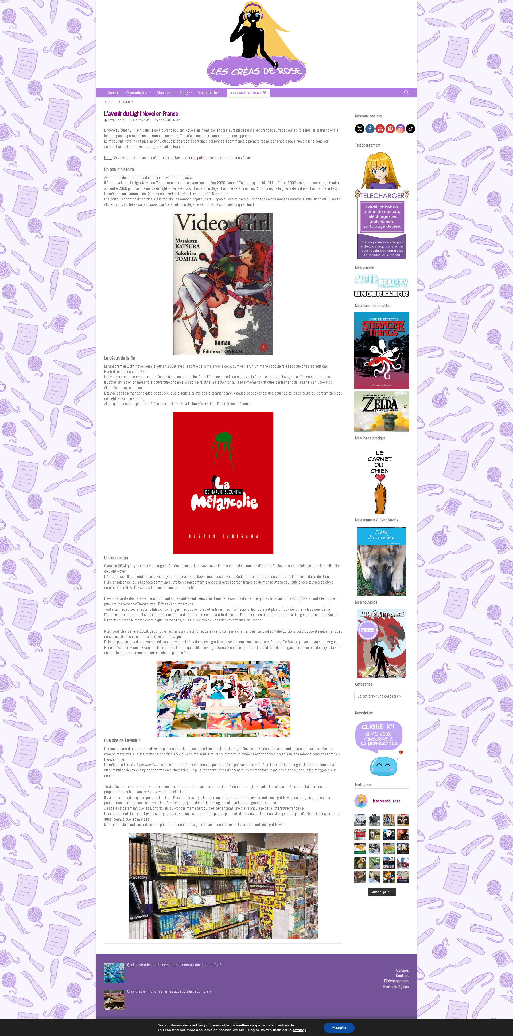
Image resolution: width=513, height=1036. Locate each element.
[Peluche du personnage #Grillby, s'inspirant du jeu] (389, 877)
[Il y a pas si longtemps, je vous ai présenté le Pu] (389, 820)
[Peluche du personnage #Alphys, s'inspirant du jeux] (360, 863)
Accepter (339, 1027)
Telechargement (246, 92)
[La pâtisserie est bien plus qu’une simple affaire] (403, 820)
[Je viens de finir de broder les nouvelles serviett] (403, 863)
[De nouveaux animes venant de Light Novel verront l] (360, 834)
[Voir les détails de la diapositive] (381, 350)
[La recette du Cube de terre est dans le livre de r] (374, 863)
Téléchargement (396, 980)
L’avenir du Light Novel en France (141, 113)
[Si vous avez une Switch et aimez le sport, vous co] (374, 877)
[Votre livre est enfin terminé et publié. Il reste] (403, 877)
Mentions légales (396, 986)
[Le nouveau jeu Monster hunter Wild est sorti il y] (374, 834)
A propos (402, 970)
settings (299, 1030)
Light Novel (141, 120)
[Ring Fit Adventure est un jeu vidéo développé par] (360, 877)
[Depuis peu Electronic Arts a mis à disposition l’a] (360, 848)
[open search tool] (406, 92)
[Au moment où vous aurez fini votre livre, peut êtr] (403, 834)
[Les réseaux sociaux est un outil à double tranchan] (360, 820)
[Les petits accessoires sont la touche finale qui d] (374, 820)
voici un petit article (200, 157)
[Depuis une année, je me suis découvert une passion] (374, 848)
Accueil (110, 102)
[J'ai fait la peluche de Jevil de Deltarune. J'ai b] (389, 834)
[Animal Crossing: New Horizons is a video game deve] (389, 848)
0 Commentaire (169, 120)
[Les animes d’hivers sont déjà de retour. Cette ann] (389, 863)
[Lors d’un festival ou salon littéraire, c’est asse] (403, 848)
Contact (402, 975)
